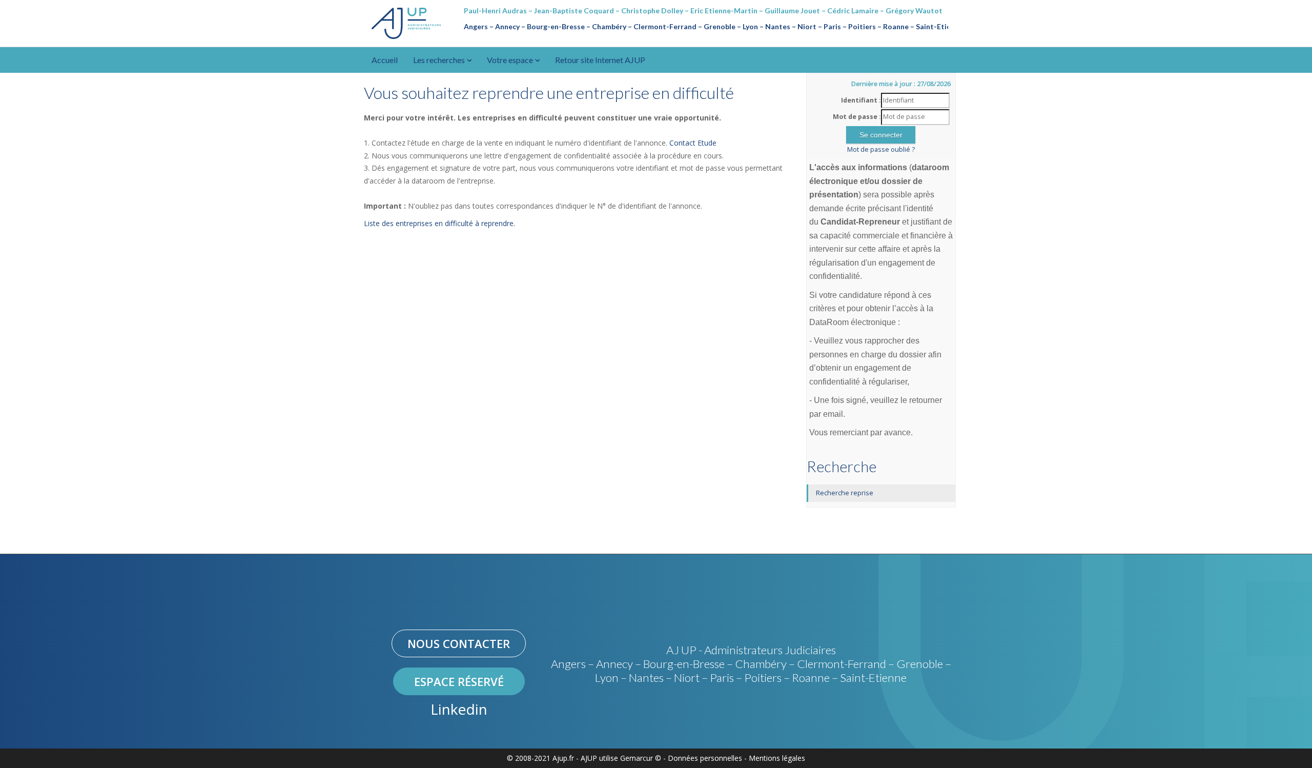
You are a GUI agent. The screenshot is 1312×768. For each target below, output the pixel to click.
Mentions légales (777, 758)
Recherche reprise (844, 493)
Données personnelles (705, 758)
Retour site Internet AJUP (600, 60)
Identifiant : (861, 100)
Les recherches (439, 60)
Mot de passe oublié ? (881, 149)
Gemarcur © (640, 758)
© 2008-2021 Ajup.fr (540, 758)
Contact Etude (692, 143)
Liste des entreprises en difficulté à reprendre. (439, 223)
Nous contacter (458, 643)
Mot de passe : (857, 116)
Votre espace (511, 60)
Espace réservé (459, 681)
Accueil (385, 60)
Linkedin (458, 709)
